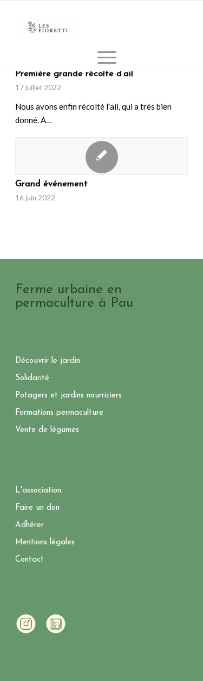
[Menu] (101, 57)
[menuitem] (101, 57)
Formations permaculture (59, 413)
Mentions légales (45, 542)
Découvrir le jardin (47, 361)
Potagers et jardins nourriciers (68, 396)
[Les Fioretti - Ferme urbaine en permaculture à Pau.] (48, 27)
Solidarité (32, 378)
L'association (38, 491)
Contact (29, 560)
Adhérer (29, 525)
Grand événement (51, 184)
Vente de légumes (47, 430)
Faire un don (37, 508)
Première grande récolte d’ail (74, 74)
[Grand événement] (101, 156)
